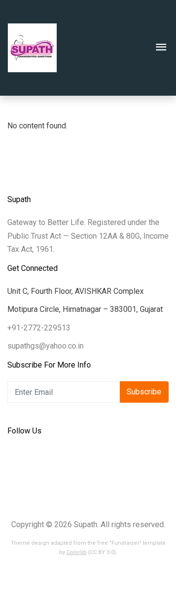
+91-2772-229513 (38, 327)
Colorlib (76, 552)
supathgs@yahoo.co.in (45, 345)
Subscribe (144, 391)
